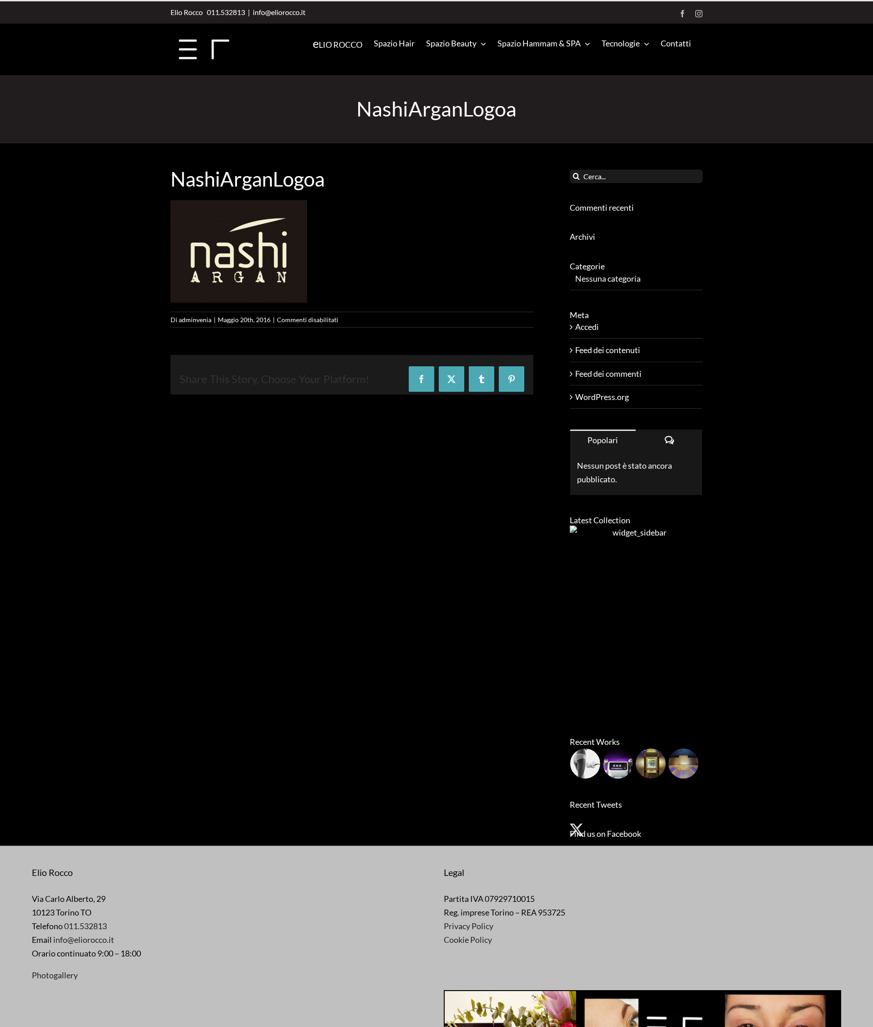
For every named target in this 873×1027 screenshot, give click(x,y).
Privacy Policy (468, 926)
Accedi (587, 327)
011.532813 (224, 12)
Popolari (602, 440)
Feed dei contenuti (607, 350)
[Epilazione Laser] (618, 763)
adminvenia (195, 320)
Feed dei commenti (608, 374)
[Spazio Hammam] (683, 763)
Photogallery (55, 975)
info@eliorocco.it (279, 12)
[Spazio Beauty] (651, 763)
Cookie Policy (468, 940)
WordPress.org (602, 397)
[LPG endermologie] (585, 763)
